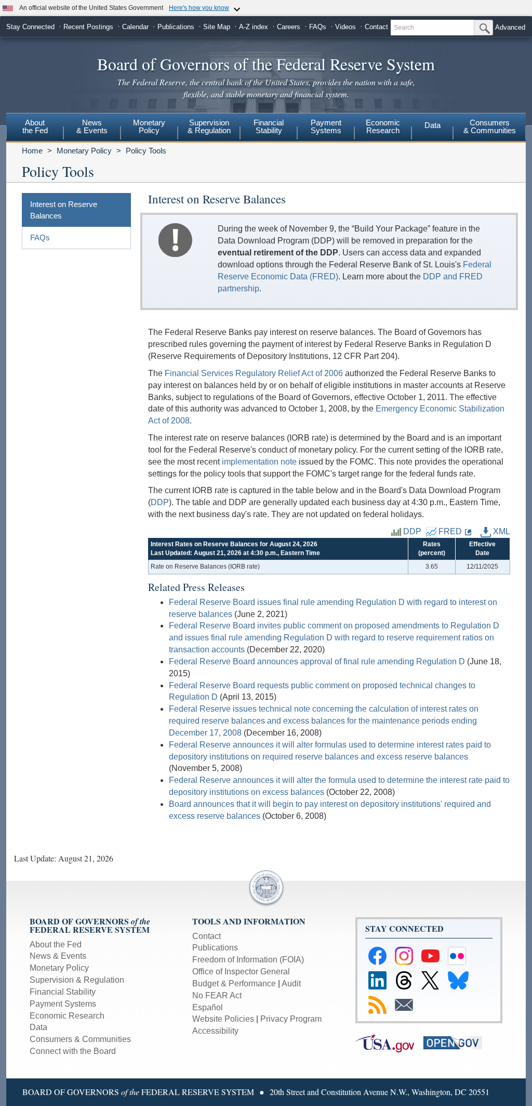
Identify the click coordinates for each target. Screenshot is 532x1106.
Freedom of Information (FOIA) (248, 959)
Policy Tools (146, 150)
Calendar (135, 27)
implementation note (259, 461)
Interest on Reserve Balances (63, 210)
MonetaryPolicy (149, 126)
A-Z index (253, 27)
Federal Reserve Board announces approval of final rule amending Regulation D (317, 661)
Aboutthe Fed (35, 126)
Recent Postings (88, 27)
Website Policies (223, 1018)
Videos (345, 27)
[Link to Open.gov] (456, 1042)
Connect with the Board (73, 1051)
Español (207, 1007)
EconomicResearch (383, 126)
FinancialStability (269, 126)
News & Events (58, 955)
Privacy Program (291, 1018)
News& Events (92, 126)
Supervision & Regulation (77, 979)
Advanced (510, 27)
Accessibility (215, 1030)
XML (500, 531)
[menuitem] (34, 128)
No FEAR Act (217, 995)
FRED (449, 531)
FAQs (317, 27)
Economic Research (67, 1015)
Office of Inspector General (241, 971)
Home (32, 150)
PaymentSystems (326, 126)
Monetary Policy (84, 150)
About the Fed (56, 944)
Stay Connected (30, 27)
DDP (160, 502)
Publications (175, 27)
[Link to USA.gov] (389, 1042)
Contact (376, 27)
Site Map (216, 27)
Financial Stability (63, 991)
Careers (288, 27)
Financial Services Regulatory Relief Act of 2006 (254, 373)
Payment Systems (63, 1003)
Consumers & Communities (489, 126)
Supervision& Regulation (209, 126)
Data (432, 125)
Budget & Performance (234, 983)
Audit (291, 983)
